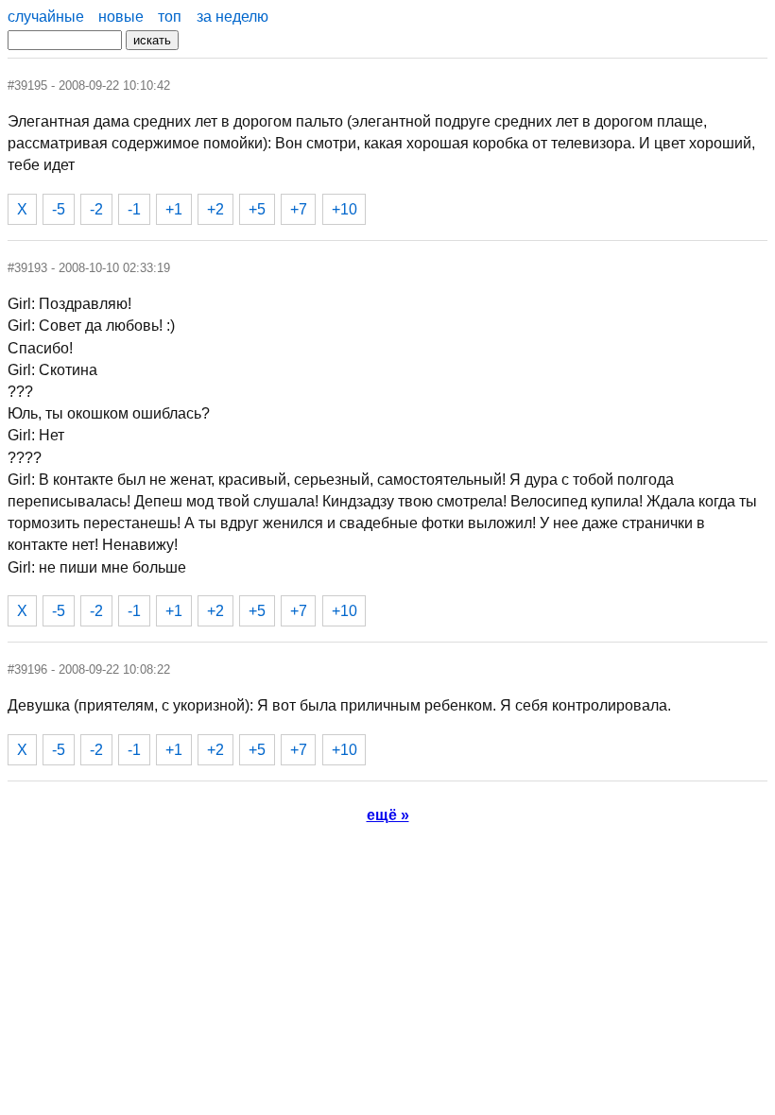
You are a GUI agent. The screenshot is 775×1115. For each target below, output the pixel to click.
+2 (215, 209)
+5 (257, 209)
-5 (58, 209)
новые (121, 17)
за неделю (232, 17)
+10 (344, 209)
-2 (96, 209)
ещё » (388, 815)
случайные (46, 17)
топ (169, 17)
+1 (173, 209)
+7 (298, 209)
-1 (134, 209)
